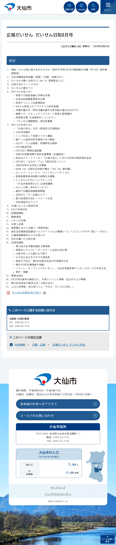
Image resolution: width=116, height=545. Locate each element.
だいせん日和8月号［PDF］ (27, 293)
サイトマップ (58, 488)
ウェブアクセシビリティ (58, 494)
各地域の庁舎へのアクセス (38, 403)
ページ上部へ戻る (107, 540)
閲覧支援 (69, 9)
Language (81, 9)
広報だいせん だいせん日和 (69, 344)
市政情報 (20, 344)
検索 (93, 9)
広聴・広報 (38, 344)
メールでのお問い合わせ (37, 415)
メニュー (108, 10)
